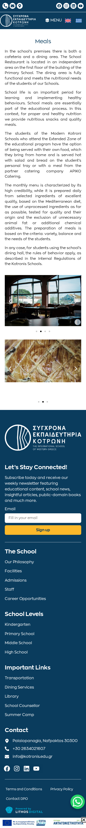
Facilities (13, 571)
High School (16, 652)
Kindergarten (17, 624)
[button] (10, 301)
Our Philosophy (19, 562)
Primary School (19, 634)
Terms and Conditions (23, 789)
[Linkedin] (73, 6)
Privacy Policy (61, 789)
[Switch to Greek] (78, 20)
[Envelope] (13, 6)
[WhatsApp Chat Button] (77, 802)
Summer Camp (19, 715)
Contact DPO (17, 798)
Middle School (18, 643)
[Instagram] (66, 6)
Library (12, 696)
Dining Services (19, 687)
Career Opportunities (25, 599)
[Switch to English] (68, 20)
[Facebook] (59, 6)
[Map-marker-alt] (20, 6)
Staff (9, 589)
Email (10, 509)
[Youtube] (81, 6)
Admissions (16, 580)
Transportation (19, 678)
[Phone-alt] (5, 6)
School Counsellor (22, 706)
